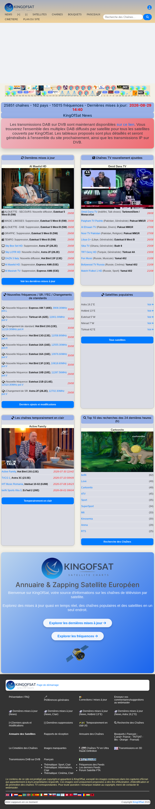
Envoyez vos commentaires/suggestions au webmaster (129, 700)
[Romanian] (84, 794)
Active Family (9, 471)
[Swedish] (24, 794)
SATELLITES (39, 14)
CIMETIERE (11, 19)
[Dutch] (16, 794)
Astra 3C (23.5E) (21, 477)
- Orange (123, 739)
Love (84, 481)
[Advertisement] (77, 53)
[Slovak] (54, 794)
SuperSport (87, 506)
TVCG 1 (6, 477)
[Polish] (45, 794)
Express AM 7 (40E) (40, 308)
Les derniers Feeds (89, 767)
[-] (26, 14)
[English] (7, 794)
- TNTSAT (136, 736)
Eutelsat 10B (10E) (39, 372)
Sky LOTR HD (13, 252)
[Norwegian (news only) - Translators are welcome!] (28, 794)
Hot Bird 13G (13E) (46, 326)
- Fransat (133, 739)
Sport (84, 500)
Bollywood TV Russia (93, 264)
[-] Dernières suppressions (58, 722)
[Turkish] (71, 794)
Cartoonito (87, 487)
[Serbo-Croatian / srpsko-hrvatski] (79, 794)
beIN (83, 475)
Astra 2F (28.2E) (48, 245)
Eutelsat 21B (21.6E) (40, 381)
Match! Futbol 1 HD (91, 270)
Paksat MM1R (138, 220)
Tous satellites (117, 340)
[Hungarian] (88, 794)
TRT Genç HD (88, 252)
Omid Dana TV (89, 211)
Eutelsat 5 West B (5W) (53, 220)
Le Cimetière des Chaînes (23, 748)
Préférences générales (56, 700)
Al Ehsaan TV (88, 227)
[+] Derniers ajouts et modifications (20, 724)
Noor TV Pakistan (90, 233)
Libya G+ (86, 239)
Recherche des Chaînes (117, 541)
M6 (83, 512)
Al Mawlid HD (12, 264)
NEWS (8, 14)
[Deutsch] (20, 794)
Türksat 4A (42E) (38, 317)
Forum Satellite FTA (90, 770)
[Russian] (75, 794)
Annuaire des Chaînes (91, 734)
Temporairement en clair (38, 500)
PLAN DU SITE (31, 19)
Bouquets (119, 734)
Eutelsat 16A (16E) (39, 344)
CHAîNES (57, 14)
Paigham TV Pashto (92, 220)
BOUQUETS (75, 14)
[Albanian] (92, 794)
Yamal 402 (121, 258)
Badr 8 (118, 245)
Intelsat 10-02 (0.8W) (36, 484)
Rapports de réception (56, 734)
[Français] (12, 794)
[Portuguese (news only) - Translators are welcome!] (33, 794)
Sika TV (85, 245)
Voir (149, 304)
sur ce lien (125, 124)
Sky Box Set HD (14, 245)
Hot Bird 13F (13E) (51, 258)
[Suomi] (62, 794)
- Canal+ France (126, 735)
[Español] (37, 794)
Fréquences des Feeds (91, 764)
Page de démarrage (47, 685)
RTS (83, 531)
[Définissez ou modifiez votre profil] (149, 7)
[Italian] (41, 794)
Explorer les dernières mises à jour (76, 623)
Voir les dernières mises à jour (37, 281)
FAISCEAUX (93, 14)
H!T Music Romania (12, 484)
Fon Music (86, 258)
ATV (83, 493)
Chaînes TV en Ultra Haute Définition (94, 749)
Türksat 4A (128, 252)
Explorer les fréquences (76, 636)
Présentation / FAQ (19, 697)
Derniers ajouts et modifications (37, 404)
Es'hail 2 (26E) (31, 490)
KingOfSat (138, 802)
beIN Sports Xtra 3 (12, 490)
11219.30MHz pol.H (12, 329)
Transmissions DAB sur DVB (24, 759)
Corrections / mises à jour (93, 699)
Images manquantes (55, 748)
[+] (18, 14)
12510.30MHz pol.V (12, 384)
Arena (84, 525)
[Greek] (58, 794)
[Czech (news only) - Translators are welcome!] (50, 794)
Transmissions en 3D (130, 748)
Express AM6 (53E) (47, 264)
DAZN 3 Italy (12, 258)
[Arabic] (67, 794)
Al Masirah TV (12, 270)
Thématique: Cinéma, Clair (58, 773)
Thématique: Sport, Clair (57, 764)
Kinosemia (87, 518)
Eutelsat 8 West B (124, 239)
